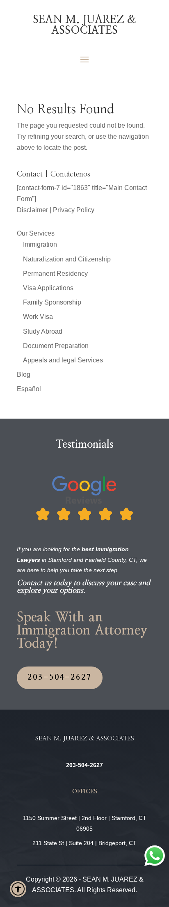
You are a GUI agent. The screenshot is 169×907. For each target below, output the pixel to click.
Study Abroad (42, 331)
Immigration (40, 244)
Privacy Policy (73, 209)
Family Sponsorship (52, 302)
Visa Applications (48, 287)
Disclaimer (32, 209)
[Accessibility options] (18, 889)
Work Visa (38, 316)
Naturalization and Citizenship (67, 259)
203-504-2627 (59, 677)
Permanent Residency (55, 273)
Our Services (36, 233)
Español (29, 388)
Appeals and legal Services (63, 360)
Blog (23, 374)
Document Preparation (56, 345)
